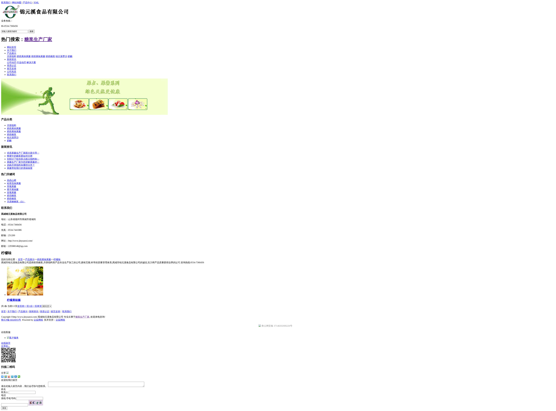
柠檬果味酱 (14, 300)
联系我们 (5, 2)
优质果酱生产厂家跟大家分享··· (23, 153)
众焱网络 (38, 320)
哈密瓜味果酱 (14, 183)
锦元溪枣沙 (61, 56)
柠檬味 (57, 259)
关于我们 (11, 50)
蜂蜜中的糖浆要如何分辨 (19, 156)
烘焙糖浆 (50, 56)
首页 (20, 259)
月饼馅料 (11, 56)
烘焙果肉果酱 (24, 56)
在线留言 (5, 343)
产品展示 (11, 53)
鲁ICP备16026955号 (11, 320)
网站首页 (11, 47)
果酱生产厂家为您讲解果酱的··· (23, 162)
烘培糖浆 (11, 195)
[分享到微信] (19, 376)
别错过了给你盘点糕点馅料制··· (23, 159)
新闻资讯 (11, 59)
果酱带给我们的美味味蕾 (19, 168)
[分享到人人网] (15, 376)
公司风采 (11, 71)
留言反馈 (11, 68)
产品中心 (27, 2)
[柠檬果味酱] (25, 294)
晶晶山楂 (11, 180)
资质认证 (11, 65)
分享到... (5, 346)
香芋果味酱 (13, 189)
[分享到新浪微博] (9, 376)
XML (36, 2)
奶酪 (70, 56)
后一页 (33, 306)
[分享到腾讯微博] (12, 376)
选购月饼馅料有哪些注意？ (21, 165)
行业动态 (21, 62)
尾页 (39, 306)
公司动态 (11, 62)
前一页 (25, 306)
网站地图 (16, 2)
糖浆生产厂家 (38, 39)
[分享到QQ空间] (5, 376)
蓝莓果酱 (11, 192)
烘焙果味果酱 (38, 56)
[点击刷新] (36, 402)
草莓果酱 (11, 186)
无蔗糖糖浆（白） (16, 201)
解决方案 (31, 62)
